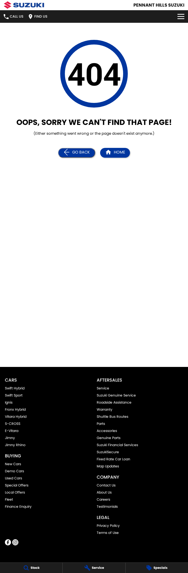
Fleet (9, 499)
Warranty (104, 409)
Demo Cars (14, 471)
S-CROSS (12, 423)
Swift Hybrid (14, 388)
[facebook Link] (8, 542)
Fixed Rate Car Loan (113, 459)
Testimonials (107, 506)
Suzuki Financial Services (117, 444)
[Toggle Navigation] (180, 16)
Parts (101, 423)
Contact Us (106, 485)
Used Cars (13, 478)
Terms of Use (108, 532)
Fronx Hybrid (15, 409)
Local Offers (15, 492)
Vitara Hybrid (15, 416)
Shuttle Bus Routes (112, 416)
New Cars (13, 464)
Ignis (8, 402)
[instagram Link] (15, 542)
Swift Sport (14, 395)
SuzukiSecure (108, 452)
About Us (104, 492)
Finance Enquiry (18, 506)
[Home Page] (24, 5)
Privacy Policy (108, 525)
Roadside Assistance (114, 402)
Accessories (107, 430)
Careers (103, 499)
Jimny (10, 437)
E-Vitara (11, 430)
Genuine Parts (108, 437)
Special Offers (16, 485)
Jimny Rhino (15, 444)
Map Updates (108, 466)
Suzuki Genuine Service (116, 395)
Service (103, 388)
